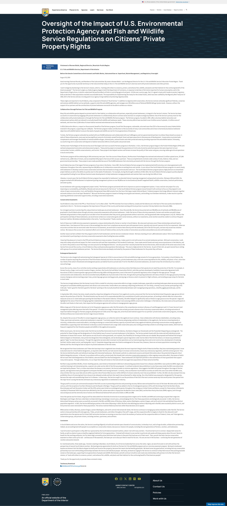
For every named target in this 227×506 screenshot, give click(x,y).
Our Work (109, 10)
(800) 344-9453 (121, 487)
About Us (157, 480)
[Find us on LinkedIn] (131, 479)
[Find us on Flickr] (135, 479)
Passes (152, 10)
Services (100, 10)
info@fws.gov (139, 487)
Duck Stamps (167, 10)
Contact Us (159, 486)
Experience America (59, 10)
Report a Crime (178, 10)
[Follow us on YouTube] (140, 479)
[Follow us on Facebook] (117, 479)
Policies (157, 492)
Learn (92, 10)
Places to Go (74, 10)
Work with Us (159, 498)
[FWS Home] (45, 12)
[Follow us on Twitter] (126, 479)
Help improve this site (215, 504)
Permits (159, 10)
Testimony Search (50, 67)
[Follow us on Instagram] (121, 479)
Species (84, 10)
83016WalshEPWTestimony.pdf (71, 466)
